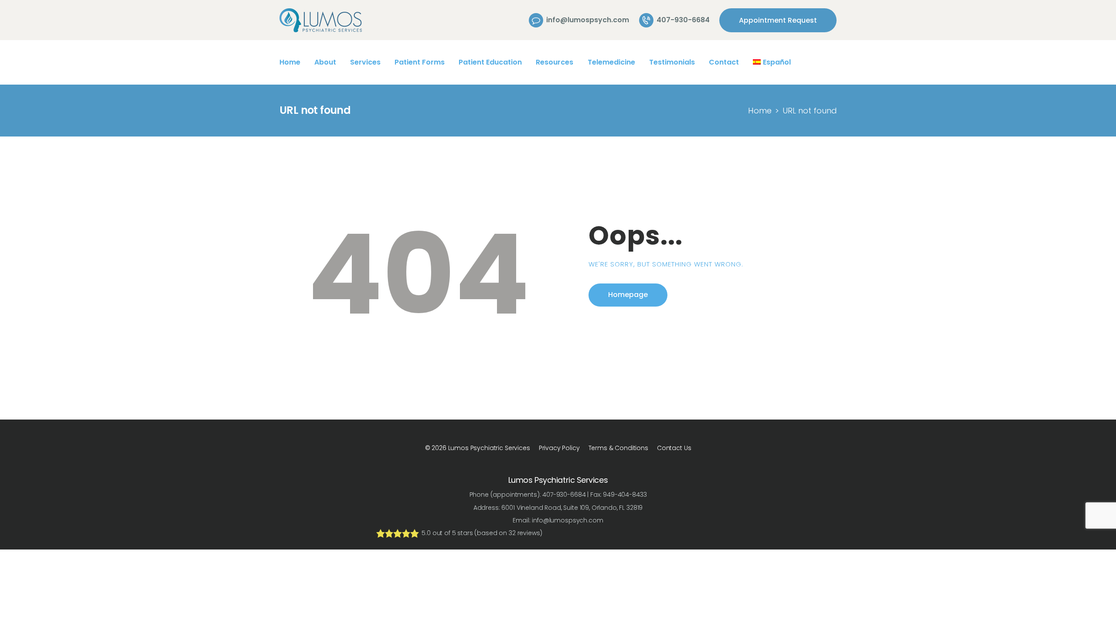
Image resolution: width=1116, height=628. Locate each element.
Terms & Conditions (618, 448)
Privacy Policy (559, 448)
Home (760, 110)
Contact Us (674, 448)
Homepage (628, 295)
